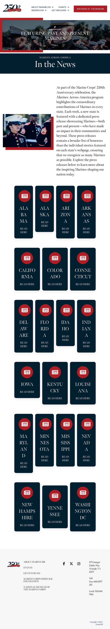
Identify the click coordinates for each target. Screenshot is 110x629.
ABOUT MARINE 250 (41, 7)
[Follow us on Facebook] (64, 564)
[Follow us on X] (71, 564)
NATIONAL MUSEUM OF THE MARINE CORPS (36, 588)
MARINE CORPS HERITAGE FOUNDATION (38, 580)
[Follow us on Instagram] (79, 564)
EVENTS (62, 7)
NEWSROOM (38, 10)
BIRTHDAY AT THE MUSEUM (90, 9)
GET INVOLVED (59, 10)
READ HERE (23, 230)
